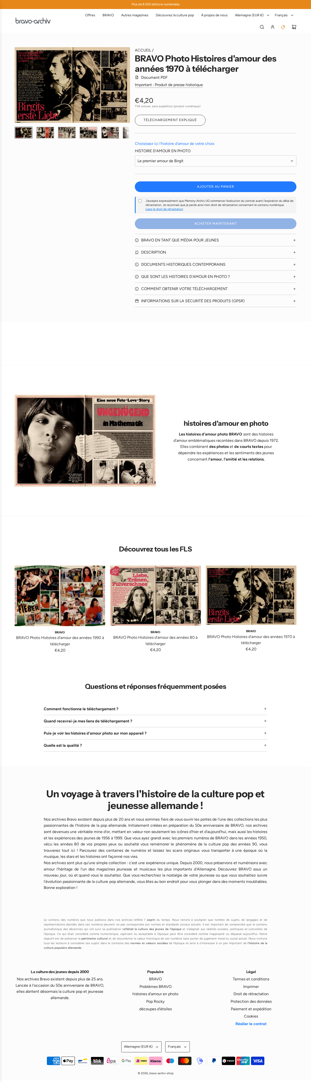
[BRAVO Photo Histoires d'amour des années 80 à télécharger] (155, 596)
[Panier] (294, 27)
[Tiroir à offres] (283, 27)
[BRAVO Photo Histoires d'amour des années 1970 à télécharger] (251, 595)
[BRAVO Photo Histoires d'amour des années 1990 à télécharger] (60, 596)
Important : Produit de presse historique (169, 84)
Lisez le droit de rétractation (164, 209)
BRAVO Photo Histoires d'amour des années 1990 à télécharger (60, 640)
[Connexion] (272, 27)
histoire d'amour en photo (162, 151)
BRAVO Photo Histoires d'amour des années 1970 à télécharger (251, 639)
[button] (18, 85)
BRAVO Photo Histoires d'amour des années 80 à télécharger (155, 640)
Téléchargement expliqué (170, 120)
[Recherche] (262, 27)
